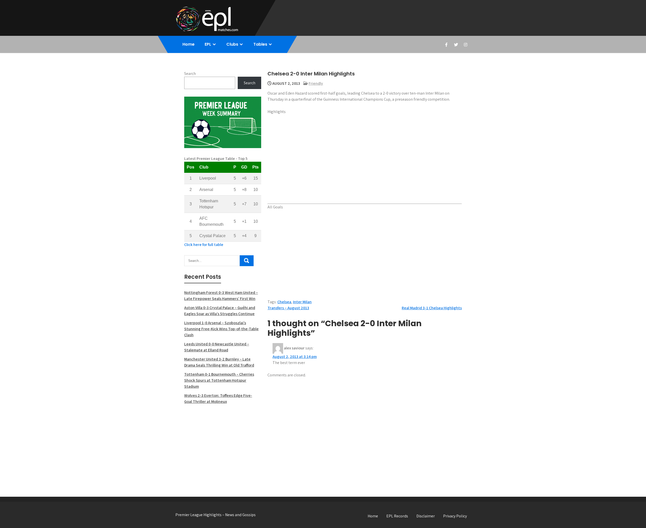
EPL (208, 44)
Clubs (232, 44)
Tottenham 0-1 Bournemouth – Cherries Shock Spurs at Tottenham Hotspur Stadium (219, 380)
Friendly (316, 83)
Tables (260, 44)
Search (190, 73)
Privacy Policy (455, 516)
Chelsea (284, 301)
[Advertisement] (222, 445)
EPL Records (397, 516)
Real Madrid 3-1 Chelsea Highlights (432, 308)
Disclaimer (425, 516)
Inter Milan (302, 301)
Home (188, 44)
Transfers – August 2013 (288, 308)
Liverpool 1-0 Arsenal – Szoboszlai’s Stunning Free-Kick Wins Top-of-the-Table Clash (221, 329)
